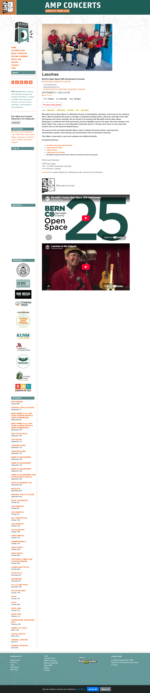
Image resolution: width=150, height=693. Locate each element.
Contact (15, 65)
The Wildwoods (17, 530)
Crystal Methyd (18, 634)
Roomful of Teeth (19, 628)
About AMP (16, 59)
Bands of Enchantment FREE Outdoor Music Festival (23, 476)
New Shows (15, 132)
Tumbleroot (30, 137)
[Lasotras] (77, 47)
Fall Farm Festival (19, 518)
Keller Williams (18, 590)
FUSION (20, 139)
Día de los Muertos (19, 500)
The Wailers (16, 439)
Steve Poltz (16, 573)
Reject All (105, 689)
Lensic (13, 139)
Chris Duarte (17, 547)
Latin (13, 134)
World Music (20, 134)
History (15, 62)
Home (13, 47)
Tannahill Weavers (19, 640)
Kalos (14, 596)
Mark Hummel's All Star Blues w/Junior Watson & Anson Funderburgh (22, 415)
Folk (27, 134)
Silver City (14, 669)
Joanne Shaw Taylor (20, 567)
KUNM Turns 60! (17, 535)
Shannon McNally (18, 541)
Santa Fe (13, 662)
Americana (21, 137)
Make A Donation (19, 53)
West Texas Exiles (19, 433)
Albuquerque (15, 660)
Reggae (13, 137)
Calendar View (18, 50)
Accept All (93, 689)
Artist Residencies (27, 132)
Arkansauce (16, 579)
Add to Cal (47, 95)
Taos (12, 665)
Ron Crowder (17, 401)
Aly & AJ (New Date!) (19, 585)
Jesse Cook (16, 608)
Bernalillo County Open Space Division (59, 145)
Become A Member (19, 56)
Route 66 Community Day (21, 483)
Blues (32, 134)
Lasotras (45, 172)
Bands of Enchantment (21, 457)
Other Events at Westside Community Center (64, 89)
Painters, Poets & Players (22, 407)
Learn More (81, 689)
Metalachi (15, 488)
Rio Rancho (14, 667)
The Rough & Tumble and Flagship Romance (21, 560)
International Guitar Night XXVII (23, 621)
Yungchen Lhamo (18, 445)
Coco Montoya (17, 506)
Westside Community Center (57, 81)
